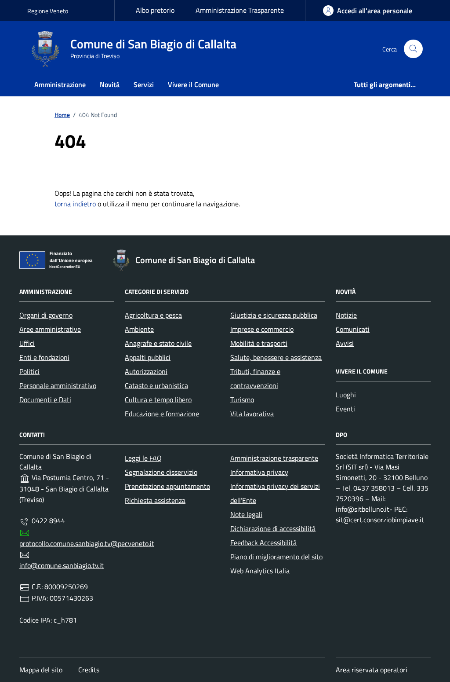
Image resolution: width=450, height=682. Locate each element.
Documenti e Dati (45, 399)
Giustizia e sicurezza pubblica (273, 315)
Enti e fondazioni (44, 357)
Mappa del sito (40, 669)
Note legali (246, 514)
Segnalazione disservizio (161, 472)
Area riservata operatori (371, 669)
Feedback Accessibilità (263, 542)
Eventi (345, 408)
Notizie (346, 315)
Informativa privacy (259, 472)
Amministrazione (60, 84)
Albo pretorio (155, 10)
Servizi (144, 84)
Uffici (27, 343)
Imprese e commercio (262, 329)
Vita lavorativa (252, 413)
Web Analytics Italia (260, 570)
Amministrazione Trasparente (240, 10)
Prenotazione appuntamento (167, 486)
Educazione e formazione (162, 413)
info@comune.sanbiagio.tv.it (61, 565)
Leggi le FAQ (143, 458)
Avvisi (345, 343)
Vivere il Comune (193, 84)
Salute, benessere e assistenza (276, 357)
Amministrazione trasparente (274, 458)
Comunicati (353, 329)
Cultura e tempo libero (158, 399)
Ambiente (139, 329)
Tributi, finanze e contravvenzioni (255, 378)
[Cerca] (413, 49)
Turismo (242, 399)
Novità (110, 84)
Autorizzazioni (146, 371)
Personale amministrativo (57, 385)
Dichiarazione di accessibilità (273, 528)
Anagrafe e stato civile (158, 343)
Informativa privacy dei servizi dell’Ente (275, 493)
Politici (29, 371)
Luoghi (346, 394)
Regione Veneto (47, 10)
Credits (88, 669)
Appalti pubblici (148, 357)
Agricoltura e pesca (153, 315)
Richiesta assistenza (155, 500)
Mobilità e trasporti (258, 343)
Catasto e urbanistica (156, 385)
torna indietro (75, 203)
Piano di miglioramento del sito (276, 556)
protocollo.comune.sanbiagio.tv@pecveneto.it (86, 543)
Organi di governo (46, 315)
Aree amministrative (50, 329)
